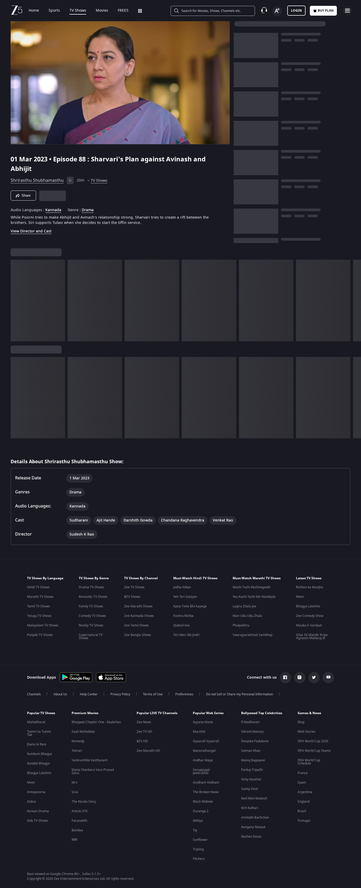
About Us (60, 694)
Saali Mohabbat (83, 731)
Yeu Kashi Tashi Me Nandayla (254, 596)
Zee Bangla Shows (137, 635)
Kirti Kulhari (249, 808)
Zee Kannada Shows (139, 615)
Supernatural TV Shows (91, 636)
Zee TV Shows (134, 587)
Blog (301, 722)
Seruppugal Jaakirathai (201, 771)
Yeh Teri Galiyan (185, 596)
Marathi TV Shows (40, 596)
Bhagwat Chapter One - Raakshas (96, 722)
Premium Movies (85, 713)
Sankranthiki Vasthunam (89, 760)
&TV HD (142, 741)
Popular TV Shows (41, 713)
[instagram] (299, 677)
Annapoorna (36, 792)
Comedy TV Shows (92, 615)
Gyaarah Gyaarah (206, 741)
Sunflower (200, 839)
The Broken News (206, 792)
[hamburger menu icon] (347, 10)
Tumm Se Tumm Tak (39, 733)
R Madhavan (250, 722)
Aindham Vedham (206, 782)
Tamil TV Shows (38, 606)
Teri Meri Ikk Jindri (186, 635)
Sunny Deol (249, 789)
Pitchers (199, 858)
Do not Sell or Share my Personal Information (239, 694)
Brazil (302, 811)
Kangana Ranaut (253, 827)
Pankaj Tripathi (252, 769)
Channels (34, 694)
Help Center (89, 694)
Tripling (198, 849)
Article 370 (80, 811)
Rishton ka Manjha (309, 587)
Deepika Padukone (255, 741)
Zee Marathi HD (148, 750)
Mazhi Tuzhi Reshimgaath (251, 587)
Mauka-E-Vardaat (309, 625)
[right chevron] (355, 300)
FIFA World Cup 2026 (313, 741)
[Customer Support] (264, 10)
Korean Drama (38, 811)
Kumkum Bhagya (39, 754)
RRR (74, 839)
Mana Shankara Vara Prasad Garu (93, 771)
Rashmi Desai (251, 836)
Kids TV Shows (37, 820)
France (303, 773)
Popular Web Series (208, 713)
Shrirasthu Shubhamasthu (37, 180)
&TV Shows (132, 596)
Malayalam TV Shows (42, 625)
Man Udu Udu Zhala (247, 615)
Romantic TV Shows (93, 596)
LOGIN (296, 10)
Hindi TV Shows (38, 587)
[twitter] (314, 677)
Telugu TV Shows (39, 615)
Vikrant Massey (252, 731)
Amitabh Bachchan (255, 817)
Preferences (184, 694)
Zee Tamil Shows (136, 625)
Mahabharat (36, 722)
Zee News (144, 722)
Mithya (198, 820)
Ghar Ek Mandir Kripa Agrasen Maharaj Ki (312, 636)
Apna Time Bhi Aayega (190, 606)
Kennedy (78, 741)
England (304, 801)
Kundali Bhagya (38, 763)
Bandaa (77, 830)
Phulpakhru (241, 625)
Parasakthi (79, 820)
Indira (31, 801)
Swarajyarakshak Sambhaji (252, 635)
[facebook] (285, 677)
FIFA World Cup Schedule (309, 762)
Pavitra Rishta (183, 615)
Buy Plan (326, 10)
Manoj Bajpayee (253, 760)
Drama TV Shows (91, 587)
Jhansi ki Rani (36, 744)
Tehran (77, 750)
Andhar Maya (203, 760)
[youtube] (328, 677)
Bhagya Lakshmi (308, 606)
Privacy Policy (120, 694)
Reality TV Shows (91, 625)
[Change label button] (277, 11)
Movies (102, 10)
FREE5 (123, 10)
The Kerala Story (84, 801)
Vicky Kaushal (251, 779)
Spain (302, 782)
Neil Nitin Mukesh (254, 798)
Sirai (75, 792)
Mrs (74, 782)
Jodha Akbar (182, 587)
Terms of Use (153, 694)
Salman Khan (250, 750)
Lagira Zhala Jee (244, 606)
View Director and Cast (31, 231)
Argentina (305, 792)
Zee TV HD (144, 731)
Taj (195, 830)
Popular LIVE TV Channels (157, 713)
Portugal (304, 820)
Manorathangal (204, 750)
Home (34, 10)
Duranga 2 (200, 811)
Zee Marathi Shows (138, 606)
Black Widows (203, 801)
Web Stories (306, 731)
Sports (54, 10)
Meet (300, 596)
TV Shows (77, 10)
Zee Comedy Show (309, 615)
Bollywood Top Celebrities (261, 713)
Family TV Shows (91, 606)
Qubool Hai (181, 625)
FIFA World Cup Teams (314, 750)
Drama (88, 210)
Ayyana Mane (203, 722)
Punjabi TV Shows (40, 635)
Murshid (199, 731)
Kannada (53, 210)
